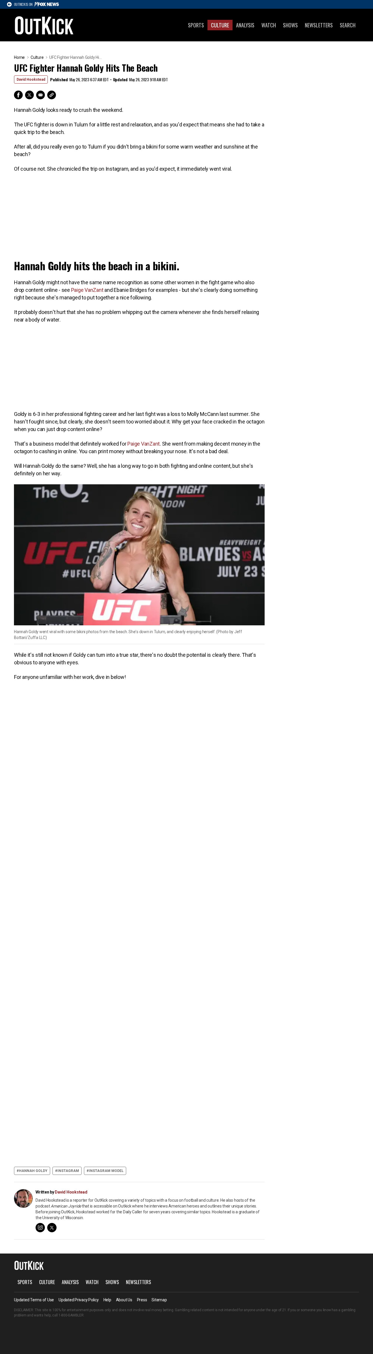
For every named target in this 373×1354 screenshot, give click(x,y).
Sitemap (159, 1299)
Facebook (18, 95)
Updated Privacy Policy (79, 1299)
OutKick (44, 25)
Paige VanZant (87, 290)
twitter (52, 1227)
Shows (290, 25)
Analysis (245, 25)
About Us (124, 1299)
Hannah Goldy (33, 1171)
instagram (68, 1171)
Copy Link (51, 95)
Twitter (29, 95)
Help (107, 1299)
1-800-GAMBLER (71, 1315)
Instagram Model (106, 1171)
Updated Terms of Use (34, 1299)
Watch (268, 25)
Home (19, 57)
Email (40, 95)
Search (348, 25)
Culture (220, 25)
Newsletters (319, 25)
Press (142, 1299)
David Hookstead (31, 79)
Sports (196, 25)
